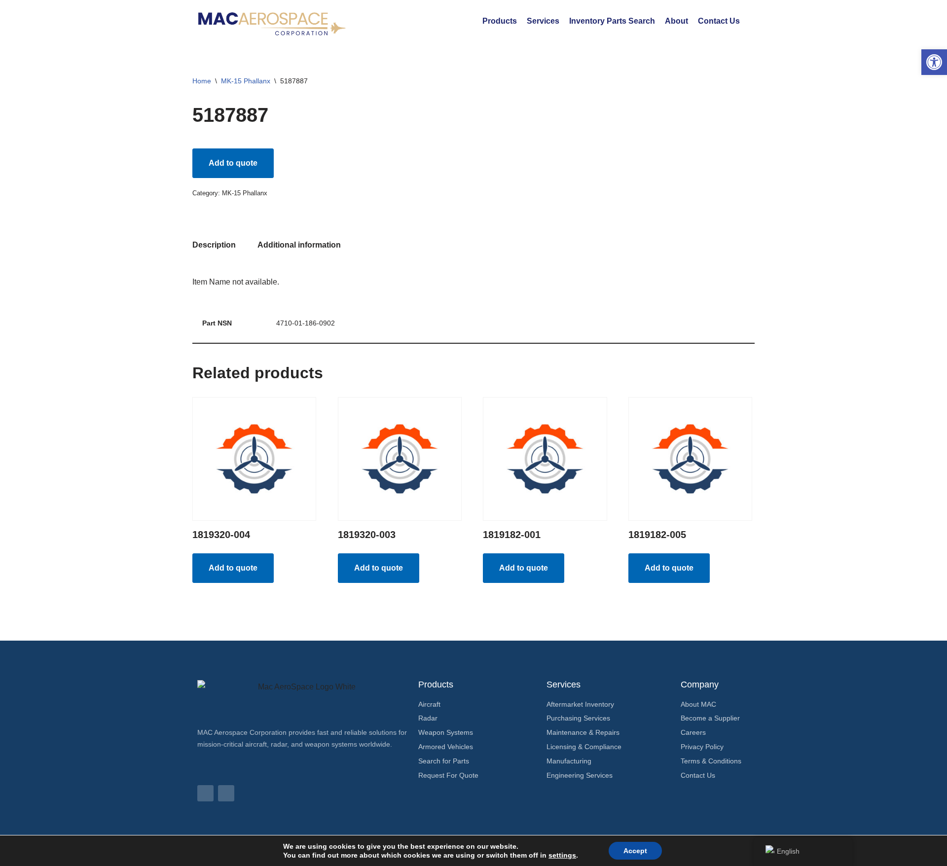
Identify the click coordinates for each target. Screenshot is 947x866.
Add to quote (233, 163)
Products (499, 21)
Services (543, 21)
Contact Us (719, 21)
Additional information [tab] (299, 245)
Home (201, 81)
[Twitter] (226, 793)
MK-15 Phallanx (245, 81)
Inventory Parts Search (612, 21)
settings (562, 855)
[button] (934, 62)
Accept (635, 851)
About (676, 21)
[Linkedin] (205, 793)
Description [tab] (214, 245)
